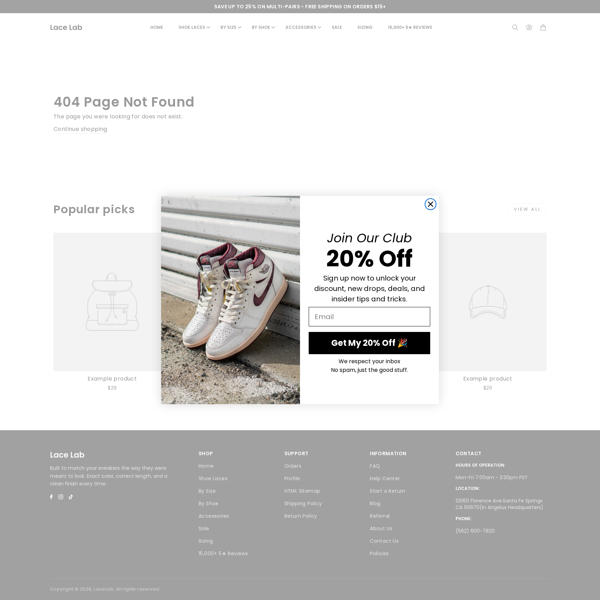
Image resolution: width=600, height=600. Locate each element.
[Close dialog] (430, 204)
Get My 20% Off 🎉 (369, 343)
